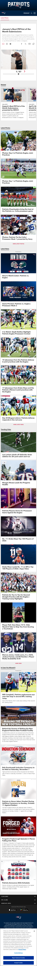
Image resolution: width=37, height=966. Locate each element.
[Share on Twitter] (25, 44)
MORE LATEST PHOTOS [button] (18, 243)
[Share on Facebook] (21, 44)
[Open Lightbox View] (18, 63)
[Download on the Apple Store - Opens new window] (12, 910)
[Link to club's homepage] (3, 12)
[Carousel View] (3, 44)
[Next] (24, 71)
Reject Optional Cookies (18, 957)
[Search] (31, 13)
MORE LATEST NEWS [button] (18, 424)
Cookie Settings (18, 953)
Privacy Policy (22, 949)
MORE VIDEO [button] (18, 663)
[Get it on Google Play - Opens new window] (24, 911)
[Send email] (29, 44)
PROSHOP (26, 13)
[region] (18, 947)
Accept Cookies (18, 962)
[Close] (34, 931)
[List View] (10, 44)
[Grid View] (7, 44)
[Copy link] (33, 44)
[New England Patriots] (18, 918)
